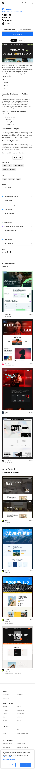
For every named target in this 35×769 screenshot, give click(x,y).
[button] (32, 3)
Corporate (11, 179)
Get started (25, 3)
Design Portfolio (18, 165)
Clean (18, 179)
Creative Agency (7, 165)
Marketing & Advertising (9, 169)
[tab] (17, 80)
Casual (4, 179)
